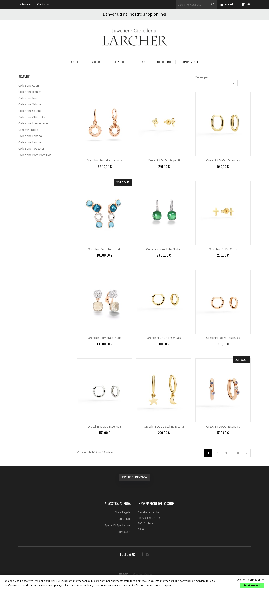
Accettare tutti (252, 585)
